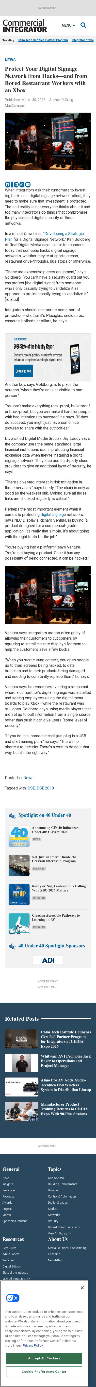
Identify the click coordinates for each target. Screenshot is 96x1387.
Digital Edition (11, 1266)
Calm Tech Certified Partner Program (43, 40)
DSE (31, 788)
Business (54, 1190)
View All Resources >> (16, 1279)
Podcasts (8, 1196)
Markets (53, 1209)
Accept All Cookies (44, 1358)
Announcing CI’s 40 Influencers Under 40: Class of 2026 (55, 829)
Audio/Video (56, 1178)
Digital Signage (57, 1202)
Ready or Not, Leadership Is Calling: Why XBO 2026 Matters (59, 888)
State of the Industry (15, 1272)
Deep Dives (9, 1248)
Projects (7, 1209)
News (10, 60)
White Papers (10, 1254)
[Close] (82, 1287)
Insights (39, 868)
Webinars (8, 1260)
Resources (9, 1190)
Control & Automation (62, 1196)
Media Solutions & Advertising (67, 1248)
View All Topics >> (59, 1233)
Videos (6, 1215)
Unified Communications (64, 1227)
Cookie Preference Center (44, 1371)
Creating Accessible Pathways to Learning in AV (56, 917)
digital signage (53, 514)
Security (53, 1221)
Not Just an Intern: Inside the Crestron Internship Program (54, 859)
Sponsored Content (14, 1221)
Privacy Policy (33, 1345)
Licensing (54, 1254)
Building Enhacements (62, 1184)
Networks (54, 1215)
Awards (7, 1202)
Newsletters (55, 1260)
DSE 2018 (45, 788)
